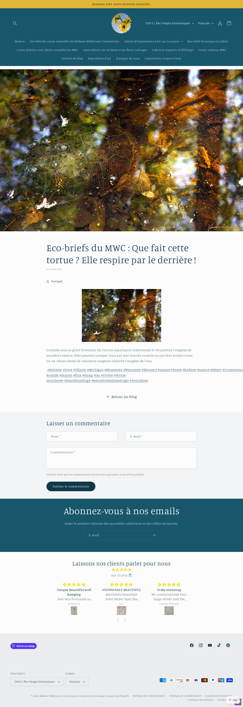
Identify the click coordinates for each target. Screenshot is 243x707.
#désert (216, 370)
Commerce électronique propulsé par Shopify (103, 696)
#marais (66, 375)
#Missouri (149, 370)
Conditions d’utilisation (219, 695)
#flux (77, 375)
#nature (164, 370)
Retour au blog (124, 396)
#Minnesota (113, 370)
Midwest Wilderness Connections (58, 696)
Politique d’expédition (200, 699)
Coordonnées (225, 699)
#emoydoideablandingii (110, 380)
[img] (121, 570)
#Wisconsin (132, 370)
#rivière (107, 375)
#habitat (189, 370)
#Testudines (139, 380)
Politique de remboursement (149, 695)
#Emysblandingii (77, 380)
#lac (97, 375)
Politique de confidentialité (185, 695)
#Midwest (54, 370)
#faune (176, 370)
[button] (15, 23)
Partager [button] (57, 281)
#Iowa (67, 370)
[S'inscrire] (154, 535)
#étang (87, 375)
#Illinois (79, 370)
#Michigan (95, 370)
